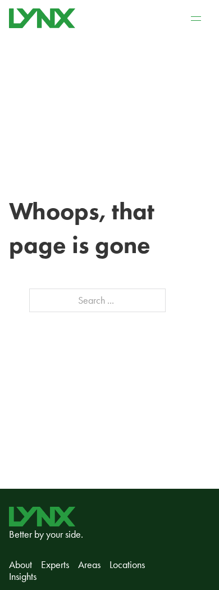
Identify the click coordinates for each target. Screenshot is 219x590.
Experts (55, 565)
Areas (89, 565)
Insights (22, 577)
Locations (127, 565)
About (20, 565)
